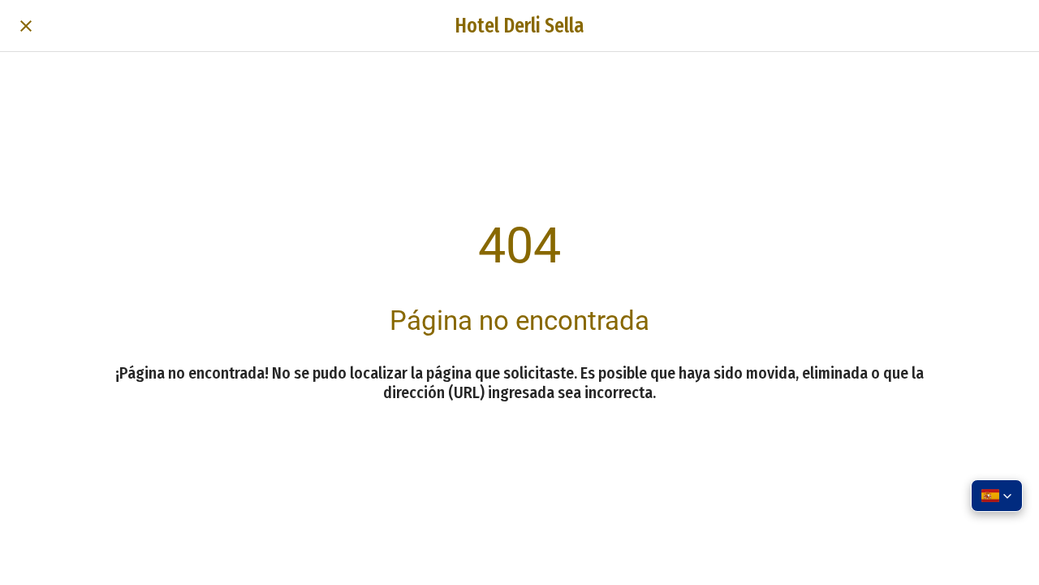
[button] (996, 496)
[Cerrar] (26, 26)
